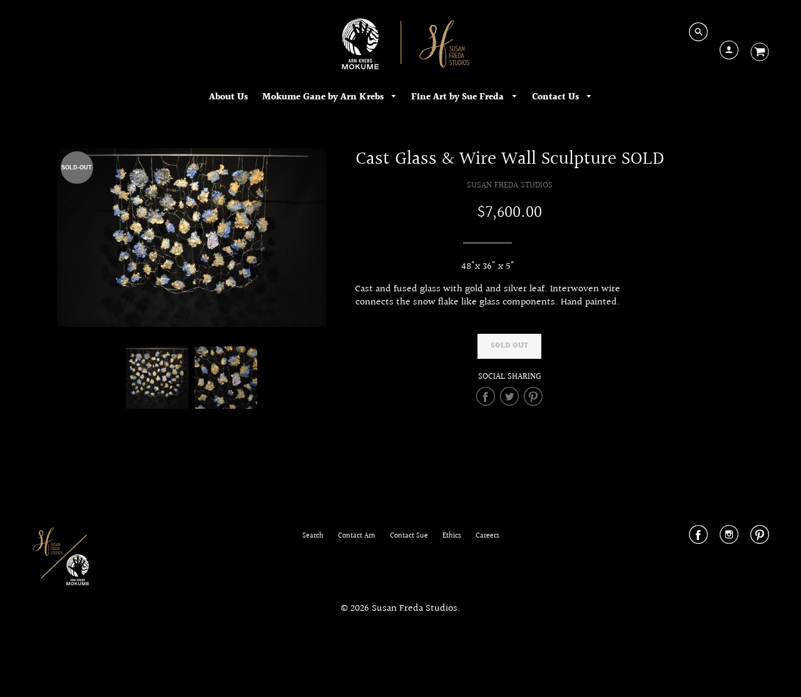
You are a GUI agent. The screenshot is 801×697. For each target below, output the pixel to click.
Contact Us (556, 97)
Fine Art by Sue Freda (458, 97)
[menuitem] (228, 97)
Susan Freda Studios (510, 185)
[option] (191, 238)
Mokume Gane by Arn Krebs (324, 97)
